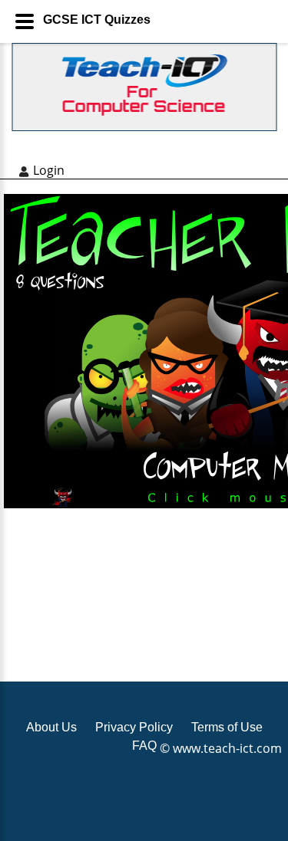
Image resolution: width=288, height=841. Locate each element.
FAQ (144, 745)
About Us (51, 727)
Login (49, 170)
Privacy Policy (134, 727)
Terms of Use (227, 727)
